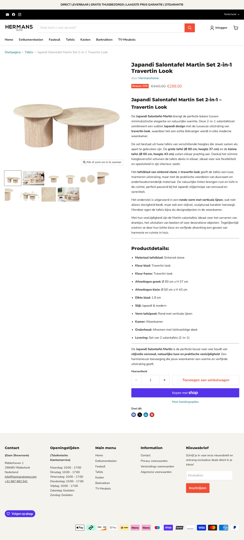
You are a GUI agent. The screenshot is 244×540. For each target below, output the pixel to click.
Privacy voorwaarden (154, 461)
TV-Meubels (127, 40)
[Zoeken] (190, 27)
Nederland (230, 14)
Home (9, 40)
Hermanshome (148, 78)
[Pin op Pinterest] (152, 414)
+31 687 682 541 (16, 481)
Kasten (85, 40)
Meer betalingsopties (185, 401)
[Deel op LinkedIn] (146, 414)
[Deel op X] (139, 414)
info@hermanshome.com (21, 477)
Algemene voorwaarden (156, 472)
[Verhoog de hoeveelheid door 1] (164, 380)
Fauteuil (54, 40)
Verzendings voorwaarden (157, 466)
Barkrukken (104, 40)
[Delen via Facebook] (133, 414)
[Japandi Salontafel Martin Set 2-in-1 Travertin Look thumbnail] (12, 178)
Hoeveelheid (139, 371)
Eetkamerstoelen (31, 40)
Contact (145, 455)
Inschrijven (197, 488)
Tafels (70, 40)
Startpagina (13, 52)
